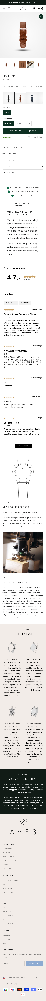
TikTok (5, 943)
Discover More (8, 865)
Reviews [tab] (11, 294)
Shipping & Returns (10, 880)
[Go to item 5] (38, 64)
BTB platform (8, 924)
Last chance (7, 869)
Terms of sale (8, 888)
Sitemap (6, 896)
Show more (23, 446)
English (34, 978)
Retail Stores (8, 916)
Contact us (7, 911)
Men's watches (8, 852)
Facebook (6, 935)
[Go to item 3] (22, 64)
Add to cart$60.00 (23, 131)
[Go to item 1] (6, 64)
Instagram (7, 939)
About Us (6, 907)
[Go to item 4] (30, 64)
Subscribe (34, 963)
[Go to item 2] (14, 64)
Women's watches (10, 857)
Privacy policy (8, 892)
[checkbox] (25, 303)
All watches (7, 848)
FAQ (4, 919)
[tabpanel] (23, 375)
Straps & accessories (11, 861)
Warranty (6, 884)
